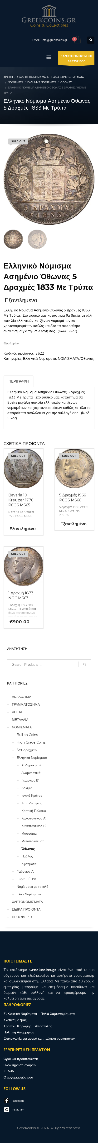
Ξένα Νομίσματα (29, 894)
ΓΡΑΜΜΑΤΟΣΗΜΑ (26, 704)
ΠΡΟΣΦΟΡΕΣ (22, 917)
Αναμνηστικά (30, 773)
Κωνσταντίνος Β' (33, 826)
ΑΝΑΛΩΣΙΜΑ (21, 697)
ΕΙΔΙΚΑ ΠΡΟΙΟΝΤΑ (26, 909)
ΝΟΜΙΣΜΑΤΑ (68, 358)
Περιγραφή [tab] (19, 381)
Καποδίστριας (31, 803)
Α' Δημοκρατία (32, 765)
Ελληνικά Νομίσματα (39, 358)
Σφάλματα (28, 864)
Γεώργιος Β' (30, 780)
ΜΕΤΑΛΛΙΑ (20, 719)
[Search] (84, 664)
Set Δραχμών (27, 750)
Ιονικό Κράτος (31, 795)
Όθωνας (87, 358)
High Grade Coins (31, 742)
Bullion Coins (27, 735)
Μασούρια (29, 833)
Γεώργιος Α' (25, 871)
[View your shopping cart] (77, 40)
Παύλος (27, 856)
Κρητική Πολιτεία (33, 811)
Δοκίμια (26, 788)
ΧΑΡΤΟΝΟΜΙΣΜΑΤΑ (27, 902)
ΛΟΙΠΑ (17, 712)
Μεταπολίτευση (32, 841)
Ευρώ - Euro (26, 879)
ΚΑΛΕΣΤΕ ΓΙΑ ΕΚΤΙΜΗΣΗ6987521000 (76, 58)
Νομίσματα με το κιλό (32, 886)
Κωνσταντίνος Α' (33, 818)
